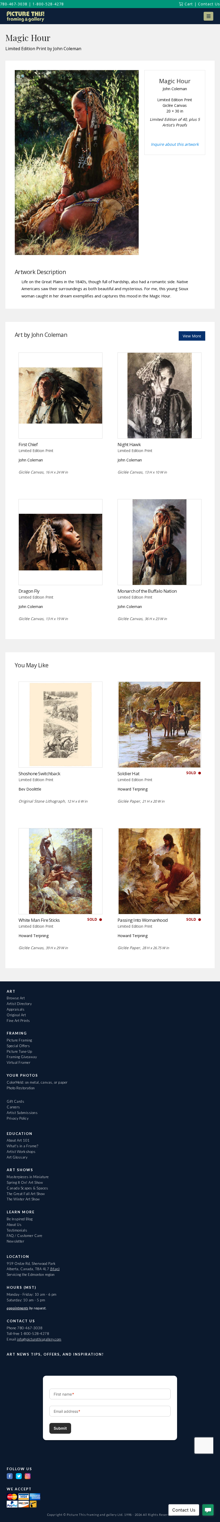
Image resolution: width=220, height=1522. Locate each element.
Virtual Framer (18, 1062)
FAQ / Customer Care (24, 1235)
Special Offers (18, 1046)
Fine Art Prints (18, 1020)
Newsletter (15, 1241)
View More (192, 335)
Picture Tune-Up (19, 1051)
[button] (208, 16)
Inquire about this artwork (175, 144)
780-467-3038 (13, 3)
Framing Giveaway (22, 1057)
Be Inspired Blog (19, 1219)
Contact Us (209, 3)
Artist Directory (19, 1004)
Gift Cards (15, 1101)
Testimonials (17, 1230)
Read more (60, 427)
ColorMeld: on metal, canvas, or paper (37, 1082)
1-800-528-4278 (48, 3)
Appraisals (15, 1009)
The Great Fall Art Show (26, 1194)
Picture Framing (19, 1040)
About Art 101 (18, 1140)
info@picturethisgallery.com (39, 1339)
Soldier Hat (128, 773)
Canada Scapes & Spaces (27, 1188)
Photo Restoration (21, 1088)
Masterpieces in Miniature (28, 1177)
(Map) (55, 1269)
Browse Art (16, 998)
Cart (188, 3)
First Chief (28, 444)
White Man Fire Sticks (39, 920)
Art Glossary (17, 1157)
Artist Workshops (21, 1151)
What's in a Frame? (22, 1146)
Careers (13, 1107)
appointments (17, 1308)
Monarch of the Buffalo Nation (147, 591)
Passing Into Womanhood (143, 920)
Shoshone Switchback (39, 773)
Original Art (16, 1015)
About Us (14, 1224)
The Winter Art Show (23, 1199)
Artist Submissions (22, 1112)
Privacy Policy (17, 1118)
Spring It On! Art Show (25, 1182)
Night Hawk (129, 444)
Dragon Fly (29, 591)
